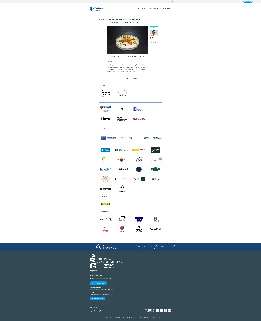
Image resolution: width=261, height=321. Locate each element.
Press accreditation (97, 298)
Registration (248, 1)
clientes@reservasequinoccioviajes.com (100, 278)
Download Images (165, 8)
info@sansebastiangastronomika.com (100, 271)
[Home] (99, 8)
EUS (171, 1)
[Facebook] (101, 310)
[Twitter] (96, 310)
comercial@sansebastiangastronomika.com (101, 289)
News (150, 8)
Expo (138, 8)
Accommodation (98, 283)
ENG (173, 1)
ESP (168, 1)
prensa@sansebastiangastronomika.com (126, 247)
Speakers (144, 8)
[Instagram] (91, 310)
